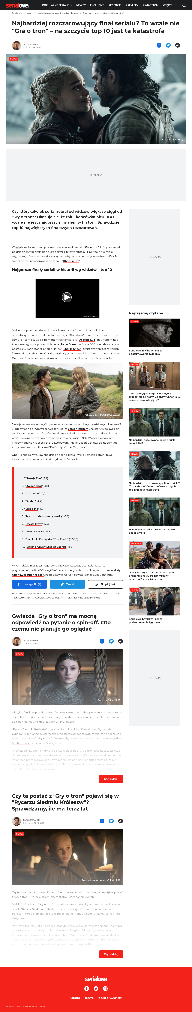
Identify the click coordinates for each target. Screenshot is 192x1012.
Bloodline (31, 508)
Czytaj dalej (111, 779)
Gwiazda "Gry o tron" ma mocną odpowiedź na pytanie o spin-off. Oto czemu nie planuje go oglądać (61, 622)
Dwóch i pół (34, 485)
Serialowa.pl (17, 13)
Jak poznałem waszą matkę (44, 516)
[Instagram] (105, 989)
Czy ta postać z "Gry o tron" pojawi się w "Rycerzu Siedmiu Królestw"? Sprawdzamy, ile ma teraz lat (65, 802)
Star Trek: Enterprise (39, 539)
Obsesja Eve (71, 261)
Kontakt (75, 997)
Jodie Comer (69, 344)
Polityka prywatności (109, 997)
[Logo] (17, 5)
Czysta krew (34, 523)
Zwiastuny (150, 5)
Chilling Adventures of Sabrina (46, 546)
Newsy (81, 5)
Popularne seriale (55, 5)
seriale (55, 598)
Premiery (132, 5)
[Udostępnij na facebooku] (159, 45)
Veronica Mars (35, 531)
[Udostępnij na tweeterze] (168, 45)
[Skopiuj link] (177, 45)
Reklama (88, 997)
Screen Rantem (78, 428)
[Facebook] (86, 989)
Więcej (167, 5)
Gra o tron (91, 247)
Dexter (30, 501)
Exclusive (97, 5)
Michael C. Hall (42, 353)
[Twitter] (96, 989)
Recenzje (115, 5)
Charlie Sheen (72, 348)
